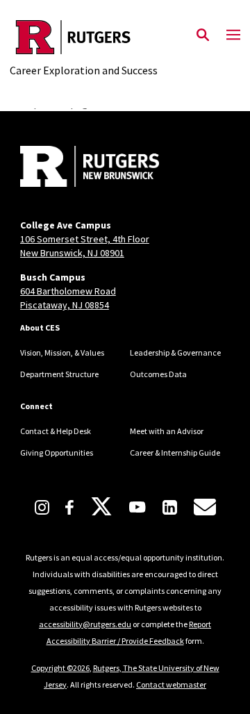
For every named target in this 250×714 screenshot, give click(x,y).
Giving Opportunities (56, 452)
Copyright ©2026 (60, 668)
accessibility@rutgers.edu (85, 624)
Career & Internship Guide (175, 452)
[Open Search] (203, 35)
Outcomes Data (158, 374)
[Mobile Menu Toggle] (233, 35)
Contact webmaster (171, 684)
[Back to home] (114, 168)
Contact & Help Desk (55, 431)
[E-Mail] (205, 507)
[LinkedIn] (169, 507)
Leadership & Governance (175, 352)
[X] (101, 507)
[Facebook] (69, 507)
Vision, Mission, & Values (62, 352)
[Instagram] (42, 507)
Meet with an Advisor (166, 431)
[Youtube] (137, 507)
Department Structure (59, 374)
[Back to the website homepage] (84, 37)
